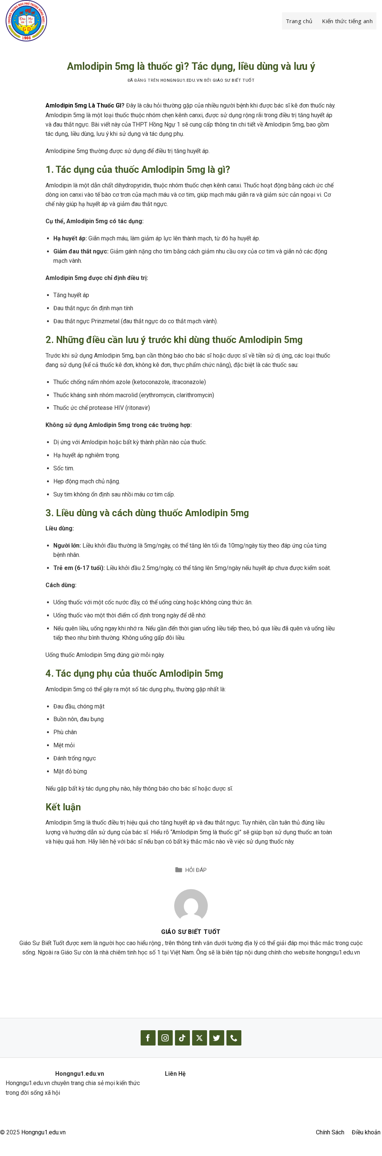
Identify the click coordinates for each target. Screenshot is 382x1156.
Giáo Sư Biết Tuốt (233, 80)
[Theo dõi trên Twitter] (216, 1038)
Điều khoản (366, 1132)
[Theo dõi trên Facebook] (148, 1038)
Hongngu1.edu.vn (43, 1132)
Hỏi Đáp (196, 870)
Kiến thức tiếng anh (347, 21)
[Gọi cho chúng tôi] (233, 1038)
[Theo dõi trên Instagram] (165, 1038)
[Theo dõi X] (199, 1038)
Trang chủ (299, 21)
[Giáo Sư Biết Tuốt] (191, 905)
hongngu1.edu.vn (181, 80)
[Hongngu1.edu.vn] (43, 20)
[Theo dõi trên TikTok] (182, 1038)
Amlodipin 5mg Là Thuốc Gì (83, 105)
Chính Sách (330, 1132)
